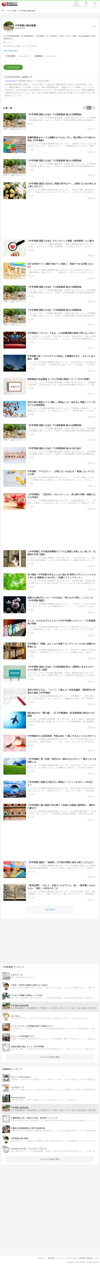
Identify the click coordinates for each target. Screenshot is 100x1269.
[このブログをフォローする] (13, 67)
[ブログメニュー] (94, 26)
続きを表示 (50, 910)
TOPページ (42, 1258)
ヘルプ (96, 1258)
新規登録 (51, 1258)
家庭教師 (39, 56)
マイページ (60, 1258)
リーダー (76, 6)
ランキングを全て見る (50, 1057)
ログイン (86, 6)
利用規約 (89, 1258)
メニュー (95, 6)
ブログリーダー (71, 1258)
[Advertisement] (50, 219)
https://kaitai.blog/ (10, 51)
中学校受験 (10, 56)
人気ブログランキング (9, 4)
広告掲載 (81, 1258)
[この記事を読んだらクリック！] (92, 129)
